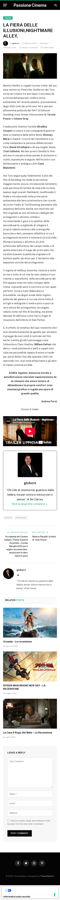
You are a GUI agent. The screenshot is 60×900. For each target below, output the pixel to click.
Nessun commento (30, 48)
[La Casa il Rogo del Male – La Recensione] (30, 714)
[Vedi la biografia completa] (47, 504)
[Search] (55, 5)
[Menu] (5, 5)
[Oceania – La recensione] (30, 623)
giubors (15, 43)
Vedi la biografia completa (28, 504)
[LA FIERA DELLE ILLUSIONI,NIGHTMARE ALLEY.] (30, 66)
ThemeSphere (47, 876)
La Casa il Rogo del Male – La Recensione (27, 732)
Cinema (7, 18)
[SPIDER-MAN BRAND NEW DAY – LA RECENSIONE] (30, 666)
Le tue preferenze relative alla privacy (33, 890)
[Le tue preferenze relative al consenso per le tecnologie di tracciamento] (55, 895)
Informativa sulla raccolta (16, 896)
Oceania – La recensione (17, 641)
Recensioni (21, 517)
